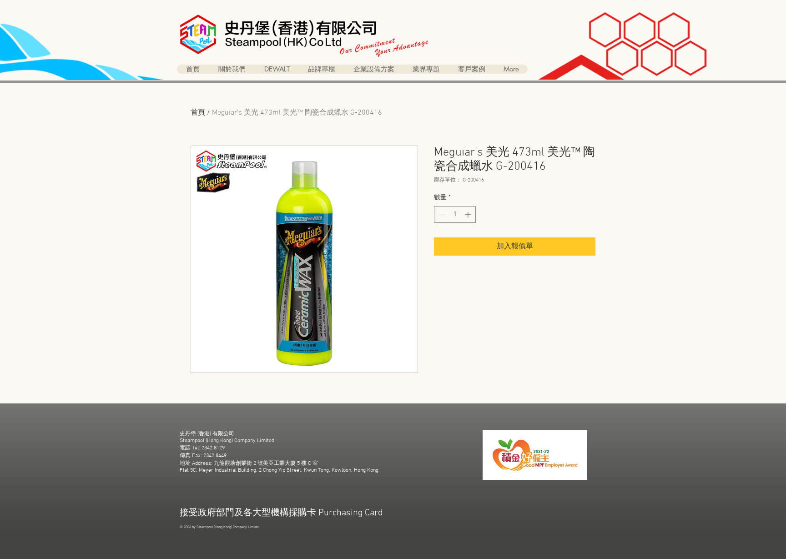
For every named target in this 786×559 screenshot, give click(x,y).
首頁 (198, 112)
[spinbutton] (455, 214)
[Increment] (468, 214)
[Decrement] (441, 214)
